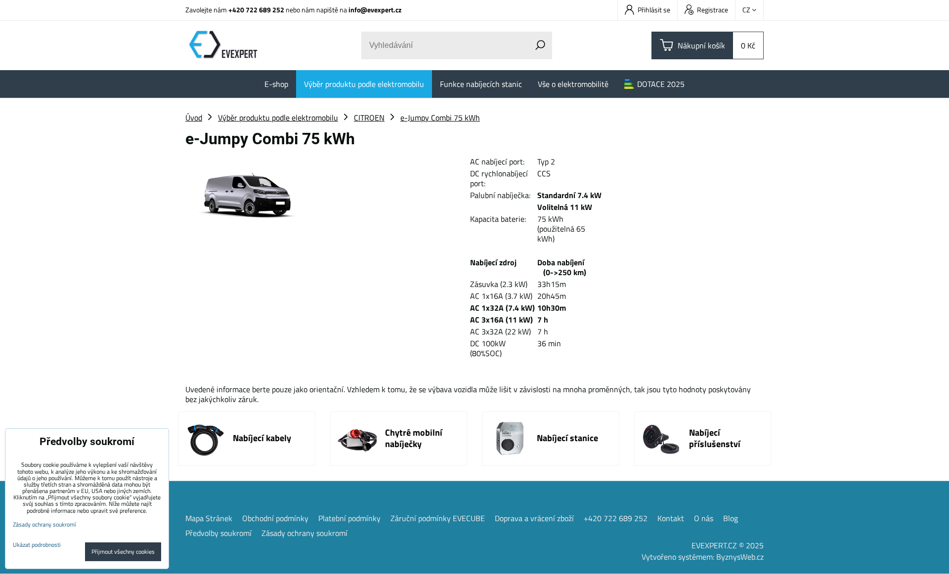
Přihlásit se (654, 9)
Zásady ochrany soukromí (304, 533)
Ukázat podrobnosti (37, 544)
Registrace (712, 9)
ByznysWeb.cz (740, 557)
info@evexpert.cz (374, 9)
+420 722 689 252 (256, 9)
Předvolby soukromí (218, 533)
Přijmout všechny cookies (123, 551)
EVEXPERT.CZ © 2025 (727, 545)
